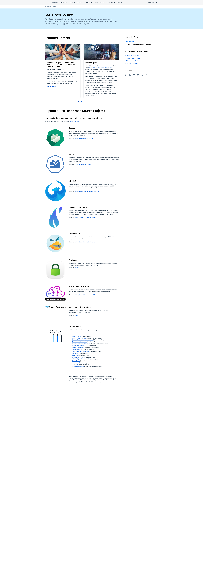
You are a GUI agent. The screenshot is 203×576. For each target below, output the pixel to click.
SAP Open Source (130, 41)
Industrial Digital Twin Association (81, 359)
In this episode (100, 67)
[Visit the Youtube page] (134, 74)
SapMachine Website (89, 242)
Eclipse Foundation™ (78, 366)
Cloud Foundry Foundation (79, 342)
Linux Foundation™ (77, 336)
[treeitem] (141, 41)
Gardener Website (88, 138)
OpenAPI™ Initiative (77, 349)
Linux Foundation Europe (79, 338)
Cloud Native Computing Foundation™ (82, 340)
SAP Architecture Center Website (88, 295)
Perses (49, 81)
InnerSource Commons (78, 363)
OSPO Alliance (76, 361)
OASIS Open (75, 355)
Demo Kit (96, 191)
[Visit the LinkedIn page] (129, 74)
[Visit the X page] (142, 74)
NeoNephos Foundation (78, 345)
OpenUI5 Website (88, 191)
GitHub (77, 138)
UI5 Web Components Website (87, 217)
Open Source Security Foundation (81, 351)
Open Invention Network (78, 357)
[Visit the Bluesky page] (138, 74)
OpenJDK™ (75, 364)
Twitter (81, 138)
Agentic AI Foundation (78, 347)
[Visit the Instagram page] (125, 74)
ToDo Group (75, 353)
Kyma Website (87, 164)
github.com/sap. (74, 121)
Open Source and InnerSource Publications (139, 44)
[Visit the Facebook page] (146, 74)
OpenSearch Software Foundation (81, 343)
